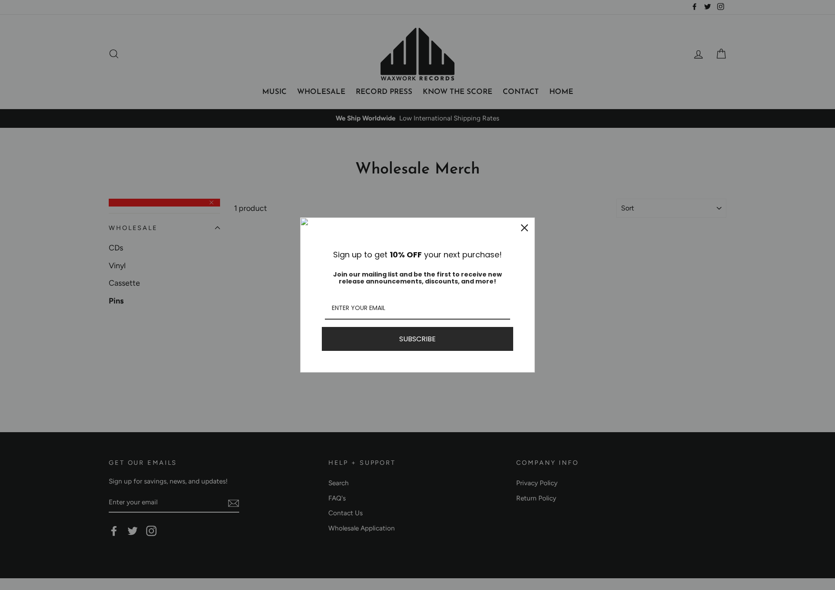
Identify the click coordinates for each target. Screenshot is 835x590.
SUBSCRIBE (417, 339)
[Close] (524, 227)
